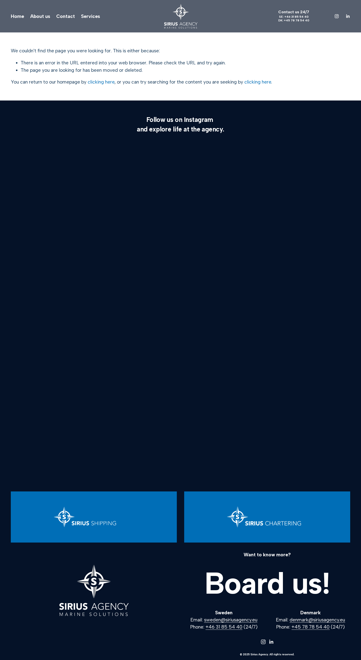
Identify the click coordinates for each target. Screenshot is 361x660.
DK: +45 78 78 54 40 (293, 20)
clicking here (101, 82)
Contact (65, 16)
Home (17, 16)
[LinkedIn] (347, 16)
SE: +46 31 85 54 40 (293, 16)
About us (40, 16)
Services (90, 16)
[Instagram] (336, 16)
